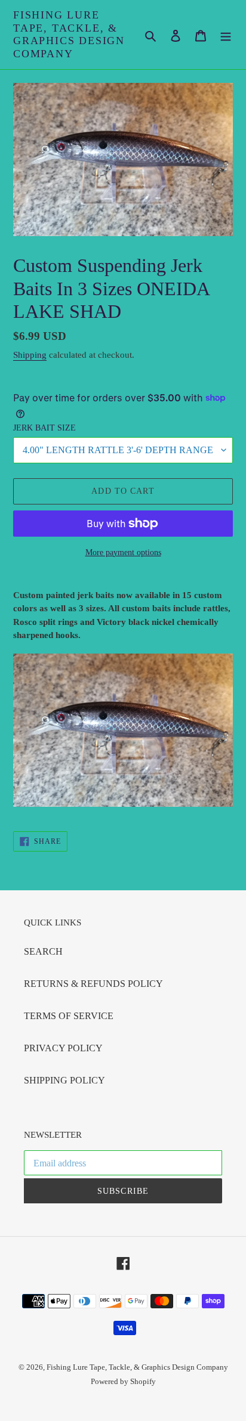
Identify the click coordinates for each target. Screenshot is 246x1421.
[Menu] (225, 34)
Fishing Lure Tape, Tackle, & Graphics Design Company (69, 34)
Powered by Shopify (123, 1381)
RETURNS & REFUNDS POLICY (93, 984)
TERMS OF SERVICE (68, 1016)
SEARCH (43, 951)
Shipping (30, 355)
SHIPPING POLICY (64, 1080)
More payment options (123, 552)
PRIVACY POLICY (63, 1048)
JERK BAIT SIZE (44, 427)
